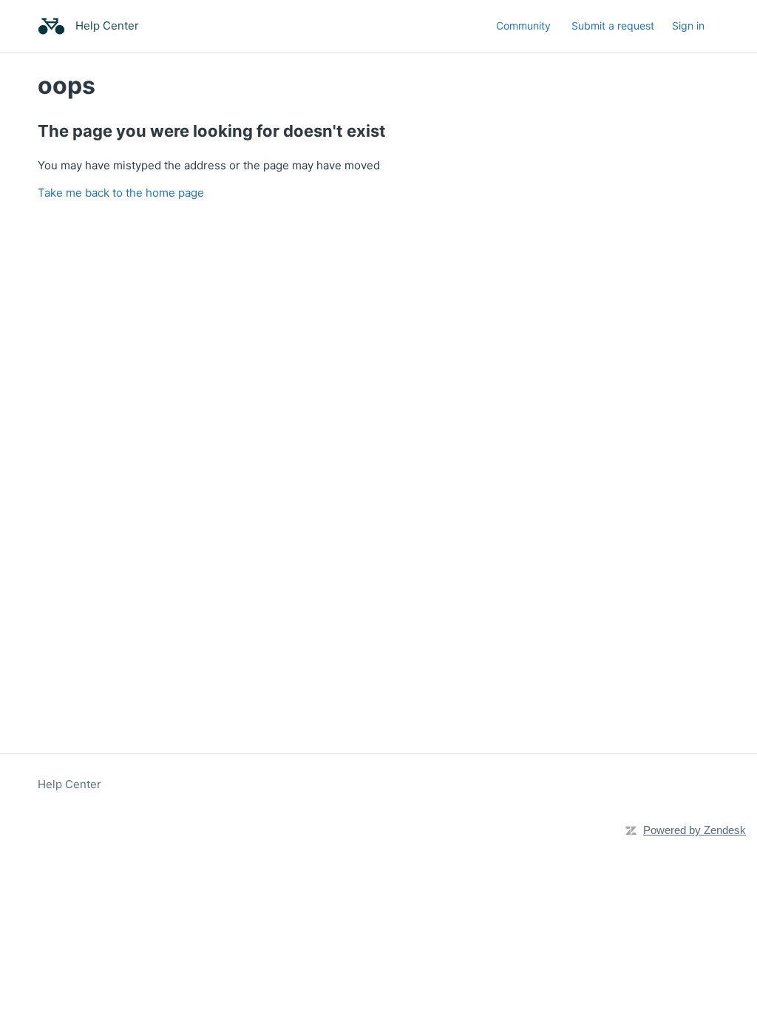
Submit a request (612, 25)
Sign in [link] (688, 25)
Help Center (69, 784)
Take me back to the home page (121, 193)
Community (523, 25)
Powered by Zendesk (694, 830)
